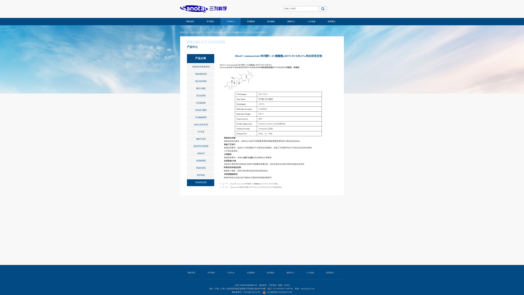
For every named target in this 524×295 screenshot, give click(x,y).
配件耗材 (201, 175)
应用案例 (251, 21)
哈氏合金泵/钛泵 (201, 125)
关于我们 (210, 21)
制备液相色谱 (201, 74)
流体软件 (201, 153)
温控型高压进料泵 (201, 146)
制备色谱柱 (201, 168)
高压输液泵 (201, 103)
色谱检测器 (201, 161)
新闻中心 (291, 21)
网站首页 (190, 21)
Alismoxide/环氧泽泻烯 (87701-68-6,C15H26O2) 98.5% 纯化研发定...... (253, 187)
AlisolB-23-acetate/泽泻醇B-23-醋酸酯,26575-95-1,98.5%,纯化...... (251, 184)
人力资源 (311, 21)
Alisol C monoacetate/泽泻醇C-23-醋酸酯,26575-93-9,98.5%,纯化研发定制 (236, 32)
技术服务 (271, 21)
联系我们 (331, 21)
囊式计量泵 (201, 88)
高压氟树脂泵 (201, 117)
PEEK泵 (201, 132)
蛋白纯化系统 (201, 81)
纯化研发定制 (197, 32)
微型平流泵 (201, 139)
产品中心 (230, 21)
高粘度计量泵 (201, 110)
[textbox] (301, 8)
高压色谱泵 (201, 96)
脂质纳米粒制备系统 (201, 67)
